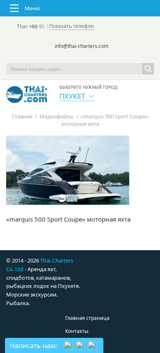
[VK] (103, 57)
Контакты (76, 331)
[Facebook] (80, 57)
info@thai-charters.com (81, 46)
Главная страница (87, 318)
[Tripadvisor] (57, 57)
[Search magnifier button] (148, 69)
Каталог (74, 344)
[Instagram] (91, 57)
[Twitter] (68, 57)
